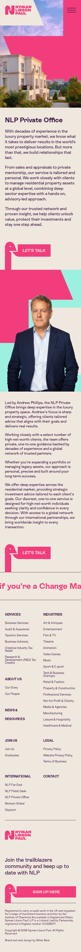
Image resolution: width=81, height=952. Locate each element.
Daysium (10, 809)
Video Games (52, 654)
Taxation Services (16, 635)
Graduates (12, 755)
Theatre (48, 641)
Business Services (16, 623)
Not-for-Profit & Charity (58, 701)
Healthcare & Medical (57, 725)
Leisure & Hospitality (56, 719)
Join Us (11, 740)
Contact (51, 776)
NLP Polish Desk (15, 791)
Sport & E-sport (53, 666)
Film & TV (49, 635)
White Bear (43, 940)
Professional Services (57, 694)
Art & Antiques (53, 623)
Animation (49, 648)
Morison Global (15, 803)
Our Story (11, 687)
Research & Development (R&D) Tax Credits (20, 659)
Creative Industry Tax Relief (19, 649)
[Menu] (71, 10)
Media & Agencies (55, 707)
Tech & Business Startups (53, 674)
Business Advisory (16, 641)
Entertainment (52, 629)
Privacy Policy (52, 749)
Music (47, 660)
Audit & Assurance (17, 629)
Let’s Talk (34, 250)
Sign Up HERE (46, 892)
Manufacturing (52, 713)
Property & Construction (59, 688)
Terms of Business (55, 761)
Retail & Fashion (53, 682)
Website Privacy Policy (57, 755)
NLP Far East (13, 785)
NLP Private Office (17, 797)
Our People (12, 694)
